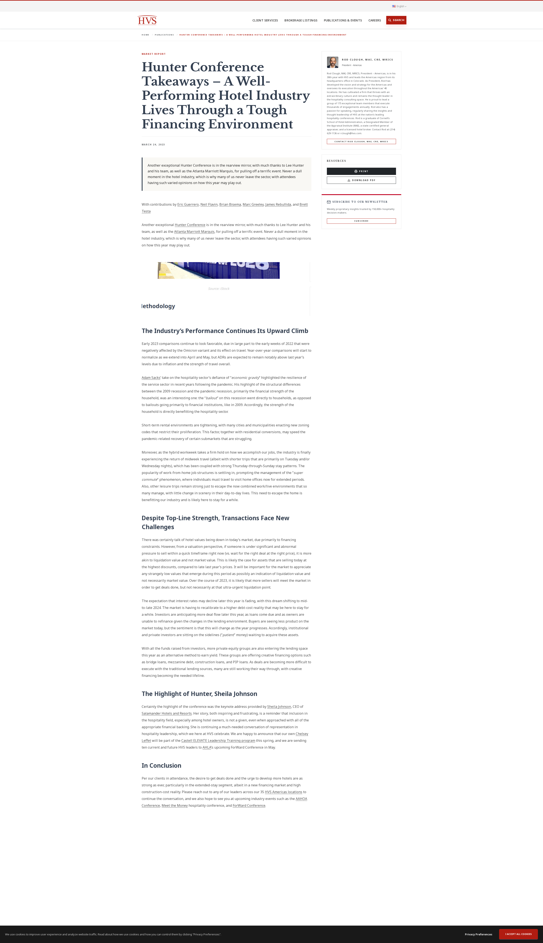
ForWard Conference (249, 805)
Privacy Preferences (478, 934)
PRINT (363, 171)
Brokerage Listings (300, 20)
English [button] (400, 6)
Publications (164, 34)
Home (145, 34)
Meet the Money (175, 805)
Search (398, 20)
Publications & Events (343, 20)
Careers (374, 20)
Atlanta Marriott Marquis (194, 231)
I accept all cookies (518, 934)
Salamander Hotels (157, 713)
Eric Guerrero (188, 204)
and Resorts (182, 713)
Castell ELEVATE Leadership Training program (218, 740)
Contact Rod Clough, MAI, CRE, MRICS (361, 141)
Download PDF (364, 180)
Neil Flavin (209, 204)
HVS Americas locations (283, 792)
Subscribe (361, 220)
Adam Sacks (151, 377)
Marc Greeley (253, 204)
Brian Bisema (230, 204)
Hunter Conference (190, 224)
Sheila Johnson (279, 706)
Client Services (265, 20)
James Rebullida (278, 204)
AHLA (207, 747)
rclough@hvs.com (350, 133)
